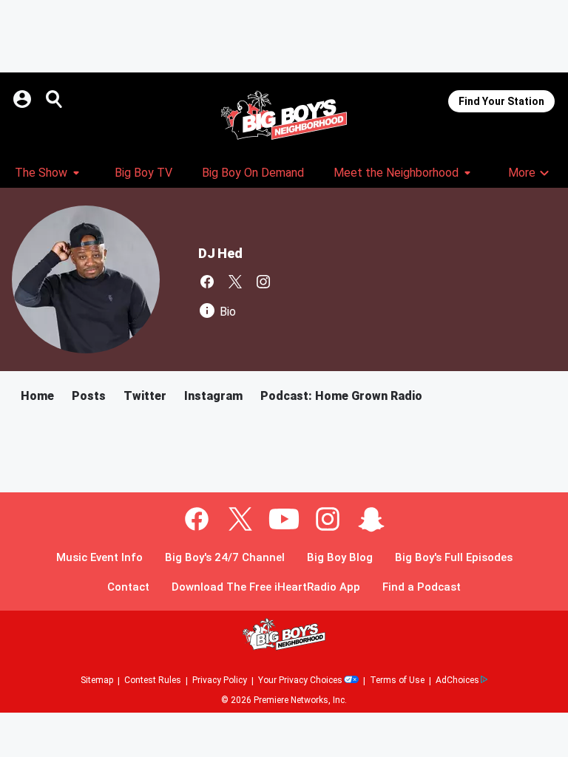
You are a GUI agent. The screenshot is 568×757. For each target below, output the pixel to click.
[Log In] (23, 99)
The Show (41, 173)
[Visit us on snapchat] (371, 518)
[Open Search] (55, 99)
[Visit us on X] (235, 282)
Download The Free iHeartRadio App (266, 587)
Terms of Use (397, 680)
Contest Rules (152, 680)
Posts (89, 396)
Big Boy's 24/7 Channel (225, 557)
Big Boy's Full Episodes (454, 557)
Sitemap (97, 680)
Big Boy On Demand (253, 173)
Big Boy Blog (340, 557)
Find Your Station (501, 101)
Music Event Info (99, 557)
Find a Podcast (421, 587)
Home (37, 396)
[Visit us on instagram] (263, 282)
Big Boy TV (143, 173)
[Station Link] (284, 115)
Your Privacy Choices (300, 680)
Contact (128, 587)
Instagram (213, 396)
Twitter (145, 396)
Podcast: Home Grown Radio (341, 396)
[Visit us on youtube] (284, 518)
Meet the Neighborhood (396, 173)
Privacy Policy (219, 680)
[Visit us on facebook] (207, 282)
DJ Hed (220, 253)
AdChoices (457, 680)
